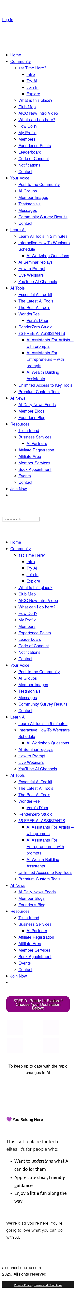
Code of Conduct (33, 158)
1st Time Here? (32, 68)
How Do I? (27, 126)
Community (20, 61)
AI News (17, 398)
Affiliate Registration (36, 450)
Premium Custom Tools (39, 391)
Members (26, 139)
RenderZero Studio (35, 327)
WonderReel (29, 314)
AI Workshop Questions (48, 255)
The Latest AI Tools (35, 301)
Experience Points (34, 145)
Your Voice (19, 178)
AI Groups (27, 191)
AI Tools (17, 288)
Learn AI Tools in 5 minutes (42, 236)
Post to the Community (39, 184)
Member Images (33, 197)
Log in (7, 19)
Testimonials (29, 204)
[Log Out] (3, 26)
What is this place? (35, 100)
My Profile (27, 132)
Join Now (18, 488)
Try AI (32, 81)
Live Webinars (31, 275)
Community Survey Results (42, 217)
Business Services (34, 437)
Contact (25, 171)
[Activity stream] (4, 13)
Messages (27, 210)
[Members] (13, 13)
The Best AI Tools (34, 307)
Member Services (34, 463)
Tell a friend (28, 430)
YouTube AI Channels (37, 281)
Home (15, 55)
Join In (33, 87)
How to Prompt (31, 268)
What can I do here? (36, 119)
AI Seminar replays (35, 262)
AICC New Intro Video (38, 113)
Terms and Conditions (48, 1285)
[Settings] (17, 13)
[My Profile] (9, 13)
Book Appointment (34, 469)
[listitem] (15, 1027)
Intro (31, 74)
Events (24, 476)
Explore (33, 94)
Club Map (27, 106)
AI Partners (37, 443)
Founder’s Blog (31, 417)
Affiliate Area (29, 456)
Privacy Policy (23, 1285)
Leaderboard (29, 152)
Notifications (29, 165)
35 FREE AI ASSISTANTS (41, 333)
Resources (20, 424)
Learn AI (18, 229)
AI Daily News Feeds (37, 404)
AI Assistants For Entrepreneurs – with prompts (45, 359)
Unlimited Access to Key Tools (45, 385)
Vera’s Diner (37, 320)
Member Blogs (31, 411)
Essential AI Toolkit (35, 294)
